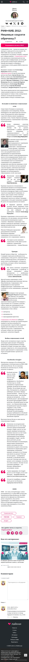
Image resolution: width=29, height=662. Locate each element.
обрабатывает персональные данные (10, 652)
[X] (14, 23)
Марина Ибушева (14, 9)
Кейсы (14, 632)
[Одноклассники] (18, 23)
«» (20, 56)
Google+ (6, 520)
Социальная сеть (8, 513)
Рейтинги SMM (14, 639)
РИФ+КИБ (6, 517)
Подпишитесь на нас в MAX (14, 45)
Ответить (15, 617)
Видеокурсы (14, 642)
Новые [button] (3, 602)
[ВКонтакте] (7, 23)
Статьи (14, 630)
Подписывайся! (6, 530)
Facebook (19, 517)
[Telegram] (10, 23)
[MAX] (22, 23)
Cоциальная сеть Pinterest (9, 319)
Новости (14, 628)
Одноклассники (6, 73)
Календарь (14, 637)
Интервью (14, 635)
